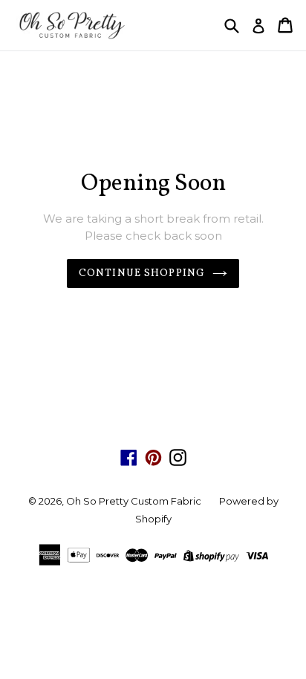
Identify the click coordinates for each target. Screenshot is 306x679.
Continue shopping (142, 273)
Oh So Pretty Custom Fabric (133, 501)
